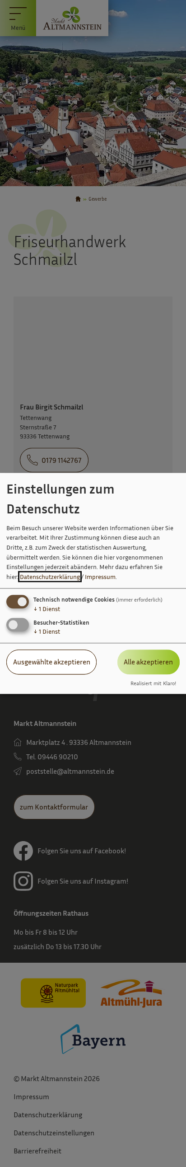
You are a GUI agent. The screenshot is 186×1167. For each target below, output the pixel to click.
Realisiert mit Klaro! (153, 683)
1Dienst (46, 609)
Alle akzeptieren (148, 662)
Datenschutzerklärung (50, 576)
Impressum (100, 576)
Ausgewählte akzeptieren (51, 662)
